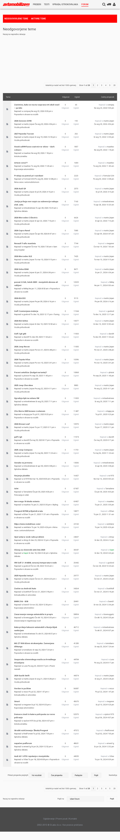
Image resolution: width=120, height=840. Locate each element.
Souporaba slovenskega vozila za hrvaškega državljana (35, 661)
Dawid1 (26, 605)
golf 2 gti (18, 437)
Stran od (84, 85)
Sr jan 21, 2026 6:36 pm (104, 272)
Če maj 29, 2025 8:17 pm (104, 440)
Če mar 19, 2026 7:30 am (104, 247)
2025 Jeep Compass (23, 450)
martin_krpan (28, 124)
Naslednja (113, 775)
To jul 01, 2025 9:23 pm (104, 414)
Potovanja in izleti (21, 495)
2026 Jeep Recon (22, 347)
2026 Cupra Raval (22, 230)
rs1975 (26, 479)
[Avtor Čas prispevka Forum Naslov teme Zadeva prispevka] (58, 775)
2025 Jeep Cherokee (23, 385)
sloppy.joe (27, 414)
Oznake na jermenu (23, 463)
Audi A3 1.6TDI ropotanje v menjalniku (31, 756)
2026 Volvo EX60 (21, 269)
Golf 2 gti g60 (20, 334)
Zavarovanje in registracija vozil (27, 621)
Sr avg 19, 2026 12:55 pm (104, 137)
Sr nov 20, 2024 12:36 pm (104, 605)
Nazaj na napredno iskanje (14, 34)
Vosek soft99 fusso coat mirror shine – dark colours (34, 148)
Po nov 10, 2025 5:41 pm (104, 363)
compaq (27, 111)
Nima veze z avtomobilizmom (26, 182)
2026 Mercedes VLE (23, 256)
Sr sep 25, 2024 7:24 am (104, 647)
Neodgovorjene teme (16, 18)
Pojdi (112, 799)
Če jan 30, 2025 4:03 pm (104, 492)
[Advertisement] (60, 57)
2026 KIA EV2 (19, 298)
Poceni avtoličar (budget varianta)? (30, 372)
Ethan (25, 514)
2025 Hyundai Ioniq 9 (23, 576)
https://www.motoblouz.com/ (27, 524)
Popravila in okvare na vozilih (26, 114)
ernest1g (27, 746)
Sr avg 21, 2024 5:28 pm (104, 679)
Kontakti (73, 819)
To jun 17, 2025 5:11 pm (104, 427)
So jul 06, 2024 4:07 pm (104, 718)
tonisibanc (27, 650)
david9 (26, 337)
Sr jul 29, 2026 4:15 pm (105, 192)
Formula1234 (28, 179)
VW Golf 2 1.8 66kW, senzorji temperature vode (35, 563)
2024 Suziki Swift (21, 675)
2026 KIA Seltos (21, 321)
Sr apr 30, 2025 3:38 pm (104, 466)
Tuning (56, 314)
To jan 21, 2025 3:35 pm (104, 505)
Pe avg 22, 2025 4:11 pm (104, 389)
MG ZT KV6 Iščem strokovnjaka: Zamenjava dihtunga (34, 645)
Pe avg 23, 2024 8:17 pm (104, 663)
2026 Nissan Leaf (22, 424)
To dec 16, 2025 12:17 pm (103, 314)
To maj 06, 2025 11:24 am (103, 453)
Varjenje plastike (22, 476)
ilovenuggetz (28, 617)
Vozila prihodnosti (22, 127)
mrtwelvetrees (29, 208)
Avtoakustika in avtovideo (25, 595)
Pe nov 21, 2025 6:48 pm (104, 350)
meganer (27, 247)
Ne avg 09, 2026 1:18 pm (104, 150)
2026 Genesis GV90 (22, 121)
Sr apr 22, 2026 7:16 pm (104, 221)
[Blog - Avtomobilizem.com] (16, 4)
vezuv (25, 692)
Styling (55, 505)
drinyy (25, 540)
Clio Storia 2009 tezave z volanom (29, 411)
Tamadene (27, 492)
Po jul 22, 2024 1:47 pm (104, 692)
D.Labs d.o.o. (56, 825)
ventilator (27, 527)
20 (114, 85)
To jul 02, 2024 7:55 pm (104, 734)
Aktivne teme (38, 18)
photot (26, 376)
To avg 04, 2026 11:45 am (103, 166)
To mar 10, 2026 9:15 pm (104, 260)
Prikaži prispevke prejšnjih (18, 775)
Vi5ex (25, 759)
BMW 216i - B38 (21, 601)
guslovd (26, 314)
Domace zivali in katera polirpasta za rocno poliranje (34, 716)
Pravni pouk (61, 819)
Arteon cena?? (21, 163)
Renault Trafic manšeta (25, 243)
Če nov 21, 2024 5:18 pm (104, 592)
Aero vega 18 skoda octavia (27, 501)
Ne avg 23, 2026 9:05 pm (104, 108)
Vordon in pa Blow (22, 688)
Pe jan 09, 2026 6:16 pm (104, 302)
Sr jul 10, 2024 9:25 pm (105, 705)
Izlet (16, 488)
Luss (25, 666)
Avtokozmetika (20, 156)
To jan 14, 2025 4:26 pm (104, 527)
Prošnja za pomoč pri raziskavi (28, 176)
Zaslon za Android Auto (25, 588)
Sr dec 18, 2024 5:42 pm (104, 553)
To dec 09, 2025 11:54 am (103, 337)
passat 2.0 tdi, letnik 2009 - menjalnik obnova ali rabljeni (36, 283)
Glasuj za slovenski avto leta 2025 (29, 550)
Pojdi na (61, 799)
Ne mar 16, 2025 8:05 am (104, 479)
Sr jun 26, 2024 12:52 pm (104, 747)
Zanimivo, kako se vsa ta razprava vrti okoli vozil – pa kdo (36, 106)
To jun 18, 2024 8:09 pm (104, 759)
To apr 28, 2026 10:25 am (104, 205)
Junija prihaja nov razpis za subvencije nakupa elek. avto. (36, 203)
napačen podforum (23, 743)
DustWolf (27, 592)
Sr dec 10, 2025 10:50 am (103, 324)
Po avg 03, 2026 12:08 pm (103, 179)
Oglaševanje (49, 819)
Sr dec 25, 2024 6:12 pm (104, 540)
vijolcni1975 (28, 721)
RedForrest (28, 734)
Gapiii (25, 553)
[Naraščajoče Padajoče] (86, 775)
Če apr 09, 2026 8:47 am (104, 234)
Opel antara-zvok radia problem (29, 537)
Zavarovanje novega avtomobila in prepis (33, 614)
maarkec (27, 153)
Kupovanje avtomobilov (24, 169)
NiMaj (25, 288)
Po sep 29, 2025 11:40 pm (103, 376)
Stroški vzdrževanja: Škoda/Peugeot (31, 730)
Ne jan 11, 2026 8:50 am (104, 285)
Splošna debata (21, 211)
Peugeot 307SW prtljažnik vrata (28, 511)
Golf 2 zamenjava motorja (26, 311)
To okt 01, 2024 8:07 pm (104, 630)
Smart (17, 701)
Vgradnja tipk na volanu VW (26, 398)
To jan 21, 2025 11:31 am (104, 514)
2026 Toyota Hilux (22, 359)
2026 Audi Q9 (20, 188)
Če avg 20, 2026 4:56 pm (104, 124)
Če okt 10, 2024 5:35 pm (104, 618)
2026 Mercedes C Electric (26, 218)
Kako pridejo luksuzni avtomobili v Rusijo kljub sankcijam (35, 629)
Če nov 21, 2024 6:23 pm (104, 579)
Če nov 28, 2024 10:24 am (103, 566)
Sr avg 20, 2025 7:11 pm (104, 402)
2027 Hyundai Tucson (24, 134)
